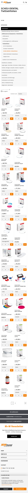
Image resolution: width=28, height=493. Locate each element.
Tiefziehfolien (6, 43)
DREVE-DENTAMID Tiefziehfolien (10, 54)
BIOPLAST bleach (19, 163)
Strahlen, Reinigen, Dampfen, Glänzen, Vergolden (13, 67)
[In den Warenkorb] (11, 118)
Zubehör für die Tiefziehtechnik (10, 59)
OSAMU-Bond (4, 390)
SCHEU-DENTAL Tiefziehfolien (10, 51)
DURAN (3, 110)
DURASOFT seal (5, 210)
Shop (2, 450)
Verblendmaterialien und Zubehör (9, 70)
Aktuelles (4, 457)
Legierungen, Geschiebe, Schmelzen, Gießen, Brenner (14, 65)
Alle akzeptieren (20, 489)
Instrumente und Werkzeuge (8, 77)
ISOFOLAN (3, 336)
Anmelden (14, 436)
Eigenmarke (4, 461)
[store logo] (7, 2)
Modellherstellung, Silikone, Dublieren (10, 31)
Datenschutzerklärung (6, 484)
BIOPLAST (3, 160)
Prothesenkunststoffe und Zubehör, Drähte (11, 72)
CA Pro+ (16, 361)
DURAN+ (17, 110)
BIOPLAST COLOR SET (6, 314)
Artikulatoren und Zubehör (8, 80)
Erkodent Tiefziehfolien (8, 48)
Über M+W (4, 454)
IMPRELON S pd (5, 261)
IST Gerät (3, 361)
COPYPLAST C (4, 236)
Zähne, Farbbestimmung (7, 82)
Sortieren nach (14, 93)
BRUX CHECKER (18, 311)
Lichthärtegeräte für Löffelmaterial (10, 41)
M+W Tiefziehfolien (7, 46)
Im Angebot (5, 91)
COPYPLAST (17, 210)
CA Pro (16, 336)
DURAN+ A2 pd (5, 135)
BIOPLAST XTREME (5, 286)
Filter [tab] (2, 20)
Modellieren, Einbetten (7, 62)
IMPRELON (17, 239)
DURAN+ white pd (19, 135)
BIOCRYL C (17, 261)
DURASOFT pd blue (19, 185)
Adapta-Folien (6, 56)
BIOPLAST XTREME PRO (20, 286)
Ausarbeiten (4, 75)
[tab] (14, 451)
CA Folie (17, 387)
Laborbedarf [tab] (5, 28)
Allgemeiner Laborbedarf (7, 85)
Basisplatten (5, 38)
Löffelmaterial (6, 36)
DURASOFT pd (4, 185)
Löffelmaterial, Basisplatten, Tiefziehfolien (12, 33)
